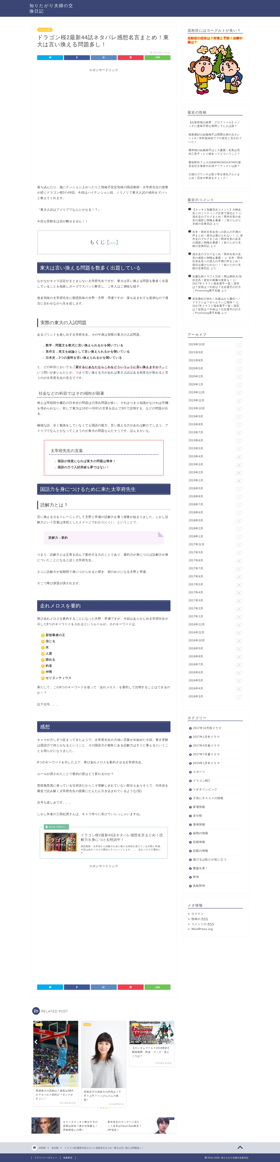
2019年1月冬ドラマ (206, 763)
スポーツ (199, 771)
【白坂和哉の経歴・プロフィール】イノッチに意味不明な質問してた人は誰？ (214, 124)
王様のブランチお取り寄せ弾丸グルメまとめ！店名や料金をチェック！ (214, 176)
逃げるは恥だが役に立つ (209, 859)
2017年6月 (214, 576)
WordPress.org (202, 929)
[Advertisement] (103, 99)
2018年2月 (214, 528)
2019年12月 (214, 392)
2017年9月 (214, 552)
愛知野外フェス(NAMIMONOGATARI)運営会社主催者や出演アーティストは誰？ (215, 164)
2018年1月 (214, 536)
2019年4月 (214, 456)
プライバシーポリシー (45, 1157)
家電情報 (199, 806)
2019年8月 (214, 424)
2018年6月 (214, 512)
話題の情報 (200, 850)
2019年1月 (214, 480)
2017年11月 (214, 544)
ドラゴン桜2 (45, 30)
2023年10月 (214, 344)
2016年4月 (214, 688)
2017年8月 (214, 560)
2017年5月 (214, 584)
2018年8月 (214, 496)
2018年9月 (214, 488)
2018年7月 (214, 504)
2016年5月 (214, 680)
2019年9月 (214, 416)
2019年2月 (214, 472)
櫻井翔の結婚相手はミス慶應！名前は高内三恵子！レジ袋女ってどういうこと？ (214, 152)
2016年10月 (214, 640)
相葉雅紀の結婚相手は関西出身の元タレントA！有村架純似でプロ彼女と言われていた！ (215, 138)
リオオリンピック (205, 789)
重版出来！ (200, 868)
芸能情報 (199, 841)
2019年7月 (214, 432)
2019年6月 (214, 440)
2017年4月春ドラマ (206, 745)
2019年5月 (214, 448)
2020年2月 (214, 376)
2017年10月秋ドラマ (207, 728)
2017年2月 (214, 608)
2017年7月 (214, 568)
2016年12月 (214, 624)
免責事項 (67, 1157)
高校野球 (199, 885)
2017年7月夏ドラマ (206, 754)
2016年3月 (214, 696)
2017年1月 (214, 616)
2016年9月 (214, 648)
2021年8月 (214, 360)
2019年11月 (214, 400)
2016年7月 (214, 664)
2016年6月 (214, 672)
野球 (196, 877)
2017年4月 (214, 592)
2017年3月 (214, 600)
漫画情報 (199, 824)
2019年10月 (214, 408)
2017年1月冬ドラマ (206, 736)
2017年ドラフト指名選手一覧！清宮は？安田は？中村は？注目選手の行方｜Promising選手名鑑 (216, 287)
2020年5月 (214, 368)
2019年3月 (214, 464)
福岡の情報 (200, 833)
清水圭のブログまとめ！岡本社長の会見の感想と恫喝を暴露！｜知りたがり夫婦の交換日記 (216, 220)
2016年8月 (214, 656)
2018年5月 (214, 520)
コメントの (202, 924)
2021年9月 (214, 352)
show (112, 242)
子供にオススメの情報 (208, 798)
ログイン (197, 913)
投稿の (199, 918)
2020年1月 (214, 384)
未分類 (197, 815)
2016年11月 (214, 632)
